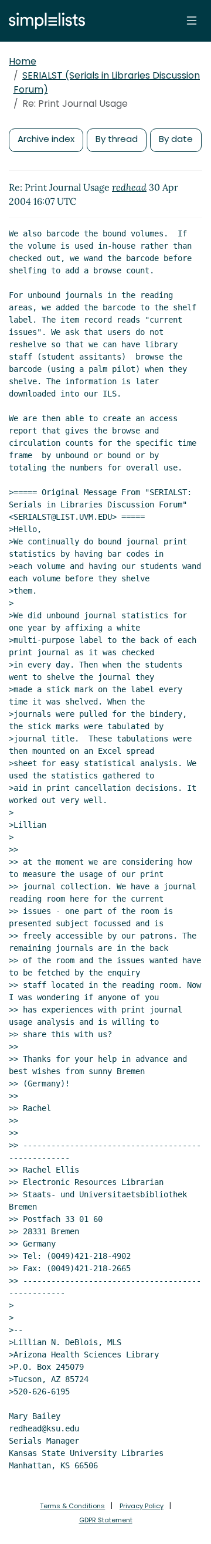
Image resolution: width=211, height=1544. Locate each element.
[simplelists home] (44, 21)
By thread (117, 139)
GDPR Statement (105, 1520)
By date (176, 139)
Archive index (46, 139)
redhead (129, 187)
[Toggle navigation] (191, 20)
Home (22, 61)
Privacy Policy (142, 1506)
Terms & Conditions (72, 1506)
